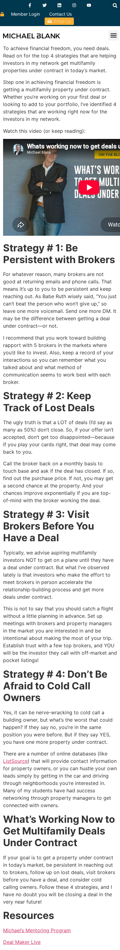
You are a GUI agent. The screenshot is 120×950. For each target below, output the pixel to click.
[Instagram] (74, 5)
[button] (115, 5)
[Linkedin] (59, 5)
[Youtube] (89, 5)
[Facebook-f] (30, 5)
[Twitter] (44, 5)
